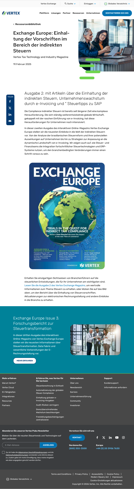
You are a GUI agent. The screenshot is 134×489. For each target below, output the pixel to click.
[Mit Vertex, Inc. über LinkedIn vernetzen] (110, 437)
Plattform (44, 13)
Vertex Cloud (8, 387)
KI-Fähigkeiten (8, 392)
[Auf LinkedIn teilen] (10, 114)
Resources (7, 401)
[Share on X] (10, 108)
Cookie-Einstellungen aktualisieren (106, 480)
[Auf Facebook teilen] (10, 101)
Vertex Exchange (48, 3)
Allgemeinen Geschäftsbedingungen (32, 452)
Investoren (75, 405)
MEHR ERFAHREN (25, 360)
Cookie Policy (113, 474)
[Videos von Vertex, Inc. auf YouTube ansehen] (117, 437)
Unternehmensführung (80, 396)
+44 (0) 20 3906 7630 (107, 448)
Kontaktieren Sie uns (117, 13)
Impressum (117, 477)
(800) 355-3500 (78, 448)
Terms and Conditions (61, 474)
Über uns (74, 383)
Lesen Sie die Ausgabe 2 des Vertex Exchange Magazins (54, 285)
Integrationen (8, 396)
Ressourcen (78, 13)
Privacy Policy (81, 474)
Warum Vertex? (9, 383)
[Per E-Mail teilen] (10, 121)
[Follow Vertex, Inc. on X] (103, 437)
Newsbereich (76, 387)
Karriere (73, 392)
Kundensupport (111, 383)
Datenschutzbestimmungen (17, 455)
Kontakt (77, 437)
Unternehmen (93, 13)
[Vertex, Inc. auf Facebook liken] (97, 437)
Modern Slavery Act (100, 477)
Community (75, 401)
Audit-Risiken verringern (47, 405)
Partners (6, 405)
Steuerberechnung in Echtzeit (49, 386)
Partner (67, 13)
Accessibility (97, 474)
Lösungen (56, 13)
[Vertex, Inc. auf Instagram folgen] (123, 437)
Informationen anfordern (115, 387)
